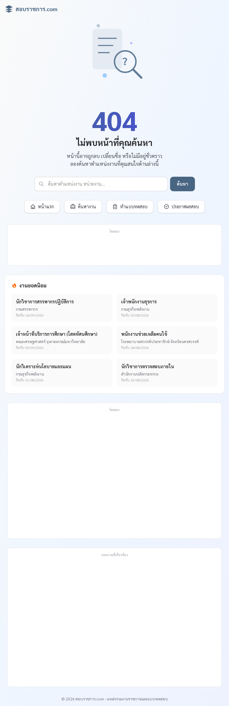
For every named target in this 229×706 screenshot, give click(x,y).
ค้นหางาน (87, 206)
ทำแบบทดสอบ (133, 206)
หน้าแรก (46, 206)
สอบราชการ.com (37, 9)
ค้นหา (182, 184)
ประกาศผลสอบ (185, 206)
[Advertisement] (114, 248)
